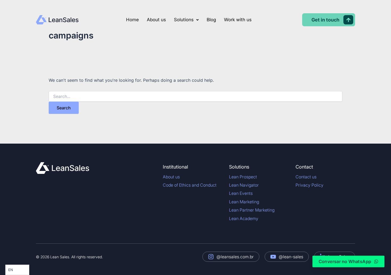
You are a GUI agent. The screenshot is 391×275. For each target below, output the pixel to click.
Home (132, 19)
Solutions (184, 19)
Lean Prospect (243, 176)
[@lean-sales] (273, 257)
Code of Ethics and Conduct (190, 185)
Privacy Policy (309, 185)
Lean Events (241, 193)
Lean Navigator (244, 185)
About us (156, 19)
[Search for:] (195, 96)
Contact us (306, 176)
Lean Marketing (244, 201)
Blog (211, 19)
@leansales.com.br (235, 256)
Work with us (238, 19)
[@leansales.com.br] (211, 257)
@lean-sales (291, 256)
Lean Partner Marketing (251, 210)
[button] (186, 20)
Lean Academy (243, 218)
